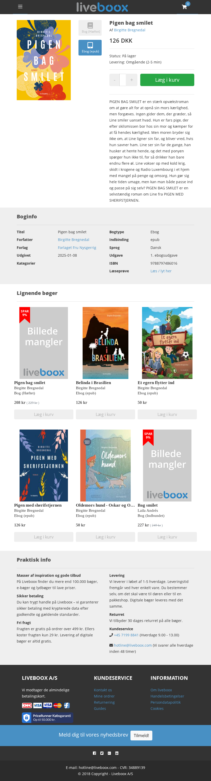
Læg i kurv (167, 79)
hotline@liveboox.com (133, 645)
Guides (100, 708)
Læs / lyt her (161, 270)
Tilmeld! (141, 735)
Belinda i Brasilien (93, 382)
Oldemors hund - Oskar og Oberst (108, 505)
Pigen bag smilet (29, 382)
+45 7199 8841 (126, 635)
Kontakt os (103, 689)
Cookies (157, 708)
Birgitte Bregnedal (129, 29)
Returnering (104, 702)
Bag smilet (148, 505)
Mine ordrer (104, 696)
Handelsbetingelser (167, 696)
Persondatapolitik (166, 702)
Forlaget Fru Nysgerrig (77, 247)
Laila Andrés (148, 510)
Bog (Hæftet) (91, 31)
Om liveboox (161, 689)
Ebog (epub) (90, 51)
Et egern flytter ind (156, 382)
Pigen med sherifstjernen (37, 505)
